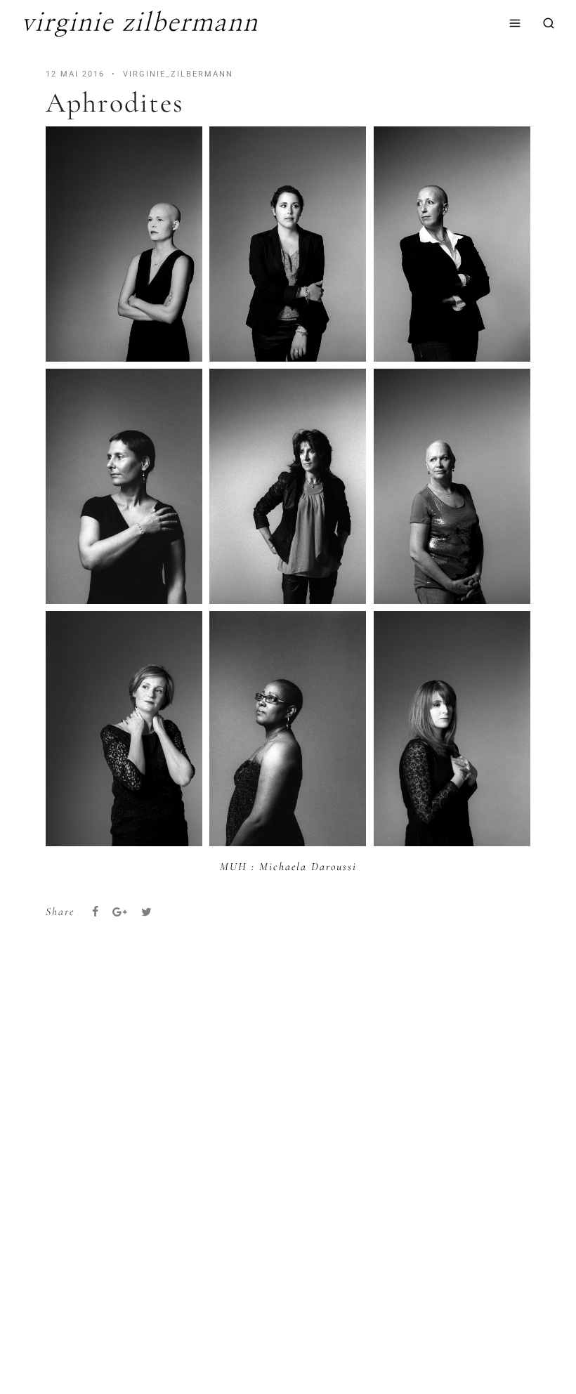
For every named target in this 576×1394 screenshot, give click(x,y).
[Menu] (515, 23)
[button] (124, 244)
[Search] (548, 23)
